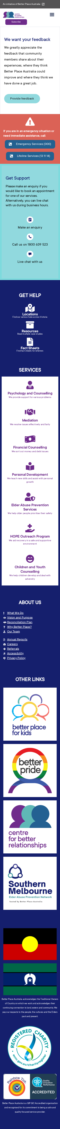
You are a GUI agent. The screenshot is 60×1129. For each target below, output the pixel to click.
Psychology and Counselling (30, 394)
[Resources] (30, 325)
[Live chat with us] (30, 254)
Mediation (30, 421)
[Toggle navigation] (52, 15)
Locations (30, 315)
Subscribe (16, 22)
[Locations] (30, 308)
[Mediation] (30, 412)
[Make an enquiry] (30, 219)
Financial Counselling (30, 448)
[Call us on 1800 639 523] (30, 236)
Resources (30, 331)
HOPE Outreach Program (30, 537)
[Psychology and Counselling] (30, 385)
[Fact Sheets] (30, 342)
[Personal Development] (30, 466)
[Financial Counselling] (30, 439)
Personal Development (30, 475)
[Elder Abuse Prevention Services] (30, 497)
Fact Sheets (30, 348)
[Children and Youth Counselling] (30, 559)
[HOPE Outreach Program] (30, 528)
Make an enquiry (30, 228)
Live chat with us (30, 262)
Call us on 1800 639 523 (30, 245)
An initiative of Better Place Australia (21, 4)
